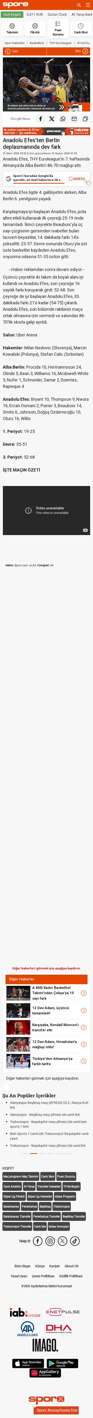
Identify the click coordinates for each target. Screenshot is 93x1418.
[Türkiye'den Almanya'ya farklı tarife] (18, 1061)
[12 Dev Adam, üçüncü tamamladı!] (18, 1010)
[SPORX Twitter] (62, 1241)
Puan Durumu (66, 1176)
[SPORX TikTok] (75, 1241)
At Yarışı (29, 1186)
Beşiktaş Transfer (74, 1216)
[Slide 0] (25, 1153)
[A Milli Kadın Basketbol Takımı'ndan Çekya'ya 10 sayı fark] (18, 993)
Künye (40, 1266)
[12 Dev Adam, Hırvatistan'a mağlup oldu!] (18, 1044)
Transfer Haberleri (49, 1186)
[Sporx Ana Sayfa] (16, 5)
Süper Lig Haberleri (40, 1196)
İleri (78, 51)
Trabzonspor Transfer (17, 1226)
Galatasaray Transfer (17, 1216)
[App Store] (28, 1363)
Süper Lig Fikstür (14, 1196)
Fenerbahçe (29, 1206)
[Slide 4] (59, 1153)
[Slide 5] (68, 1153)
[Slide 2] (42, 1153)
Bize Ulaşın (23, 1266)
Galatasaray (11, 1206)
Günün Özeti (57, 14)
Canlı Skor (47, 1176)
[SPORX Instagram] (50, 1241)
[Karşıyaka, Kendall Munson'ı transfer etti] (18, 1027)
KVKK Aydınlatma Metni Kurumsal (46, 1286)
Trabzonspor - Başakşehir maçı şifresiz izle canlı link (48, 1145)
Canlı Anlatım (12, 1186)
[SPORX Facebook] (37, 1241)
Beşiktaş (45, 1206)
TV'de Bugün (71, 1186)
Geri (15, 51)
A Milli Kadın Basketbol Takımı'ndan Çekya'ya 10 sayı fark (53, 993)
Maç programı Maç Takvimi (20, 1176)
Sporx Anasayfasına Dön (57, 1410)
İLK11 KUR (35, 14)
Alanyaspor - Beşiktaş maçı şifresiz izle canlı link (45, 1115)
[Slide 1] (33, 1153)
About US (71, 1266)
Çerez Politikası (43, 1276)
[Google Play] (62, 1363)
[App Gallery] (45, 1372)
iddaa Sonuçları (59, 1226)
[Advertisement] (46, 770)
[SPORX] (46, 1400)
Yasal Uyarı (19, 1276)
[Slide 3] (50, 1153)
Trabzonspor (61, 1206)
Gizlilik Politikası (71, 1276)
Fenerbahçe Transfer (46, 1216)
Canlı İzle (40, 1226)
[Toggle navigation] (88, 5)
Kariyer (54, 1266)
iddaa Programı (65, 1196)
